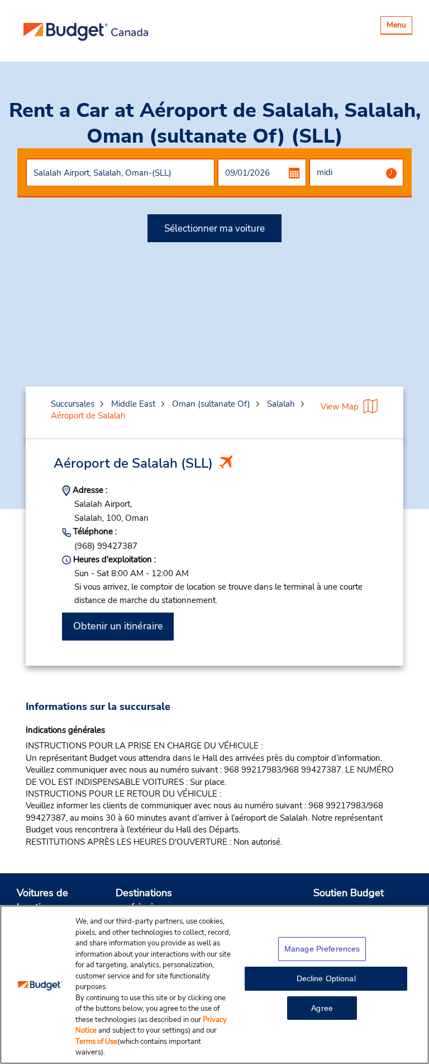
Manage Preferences (322, 948)
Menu (399, 26)
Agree (322, 1008)
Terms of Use (96, 1042)
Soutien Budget (348, 893)
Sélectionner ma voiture (214, 228)
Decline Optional (326, 978)
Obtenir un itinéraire (118, 626)
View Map (340, 406)
